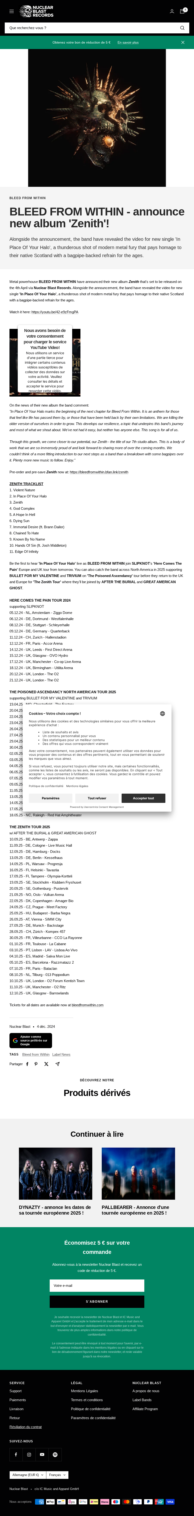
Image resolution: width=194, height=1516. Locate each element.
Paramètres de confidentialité (93, 1418)
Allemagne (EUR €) (26, 1475)
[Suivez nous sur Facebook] (15, 1454)
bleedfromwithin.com (88, 1005)
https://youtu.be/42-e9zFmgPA (54, 312)
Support (15, 1391)
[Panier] (182, 11)
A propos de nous (145, 1391)
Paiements (17, 1400)
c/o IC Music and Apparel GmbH (57, 1489)
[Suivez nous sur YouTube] (41, 1454)
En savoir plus (128, 42)
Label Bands (142, 1400)
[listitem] (27, 1064)
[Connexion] (172, 11)
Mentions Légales (84, 1391)
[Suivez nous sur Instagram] (28, 1454)
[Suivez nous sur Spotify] (55, 1454)
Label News (61, 1054)
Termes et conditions (87, 1400)
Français (55, 1475)
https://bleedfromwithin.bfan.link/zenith (99, 472)
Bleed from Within (27, 198)
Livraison (16, 1409)
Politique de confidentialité (90, 1409)
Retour (14, 1418)
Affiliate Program (145, 1409)
